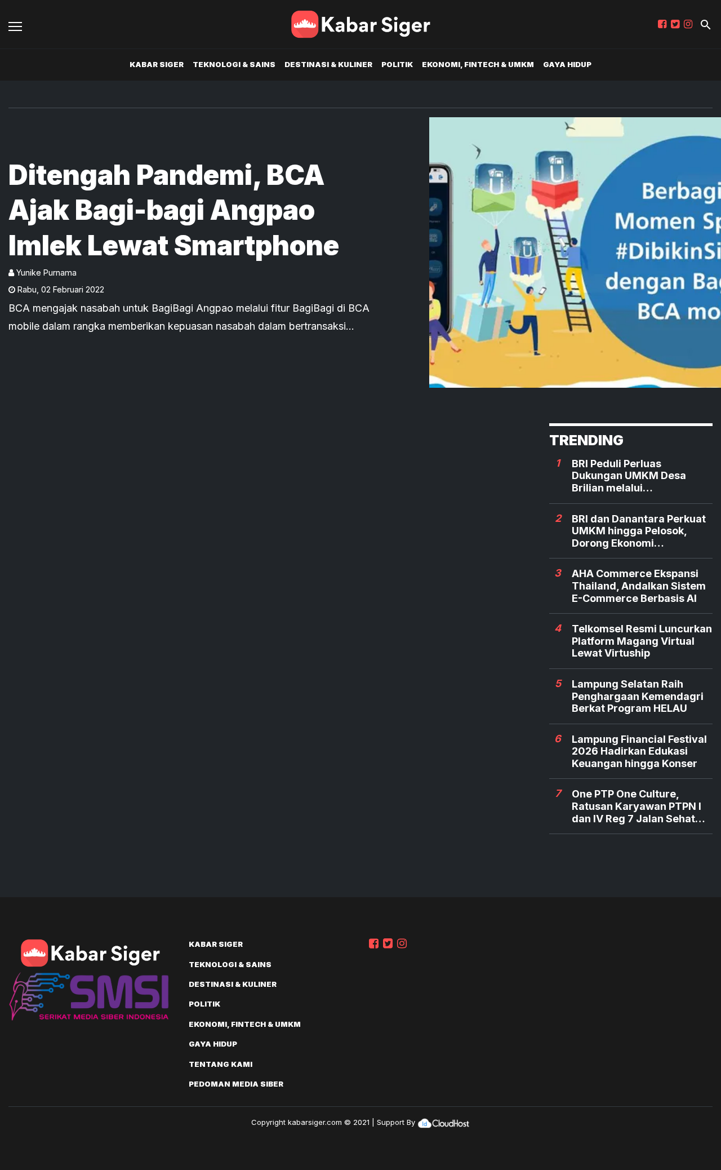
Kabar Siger (157, 64)
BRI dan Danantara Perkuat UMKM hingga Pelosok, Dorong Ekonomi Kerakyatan (639, 531)
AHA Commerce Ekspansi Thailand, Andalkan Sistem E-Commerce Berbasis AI (639, 586)
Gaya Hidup (567, 64)
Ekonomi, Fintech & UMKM (478, 64)
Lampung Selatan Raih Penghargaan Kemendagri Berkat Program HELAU (638, 696)
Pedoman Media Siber (236, 1083)
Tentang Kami (220, 1064)
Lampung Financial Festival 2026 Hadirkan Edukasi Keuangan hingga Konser (639, 751)
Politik (397, 64)
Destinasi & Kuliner (328, 64)
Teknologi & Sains (234, 64)
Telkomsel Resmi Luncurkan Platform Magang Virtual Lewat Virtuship (642, 641)
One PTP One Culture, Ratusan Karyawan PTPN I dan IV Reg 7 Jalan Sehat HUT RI (636, 806)
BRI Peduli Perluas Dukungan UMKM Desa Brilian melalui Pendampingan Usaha (629, 476)
